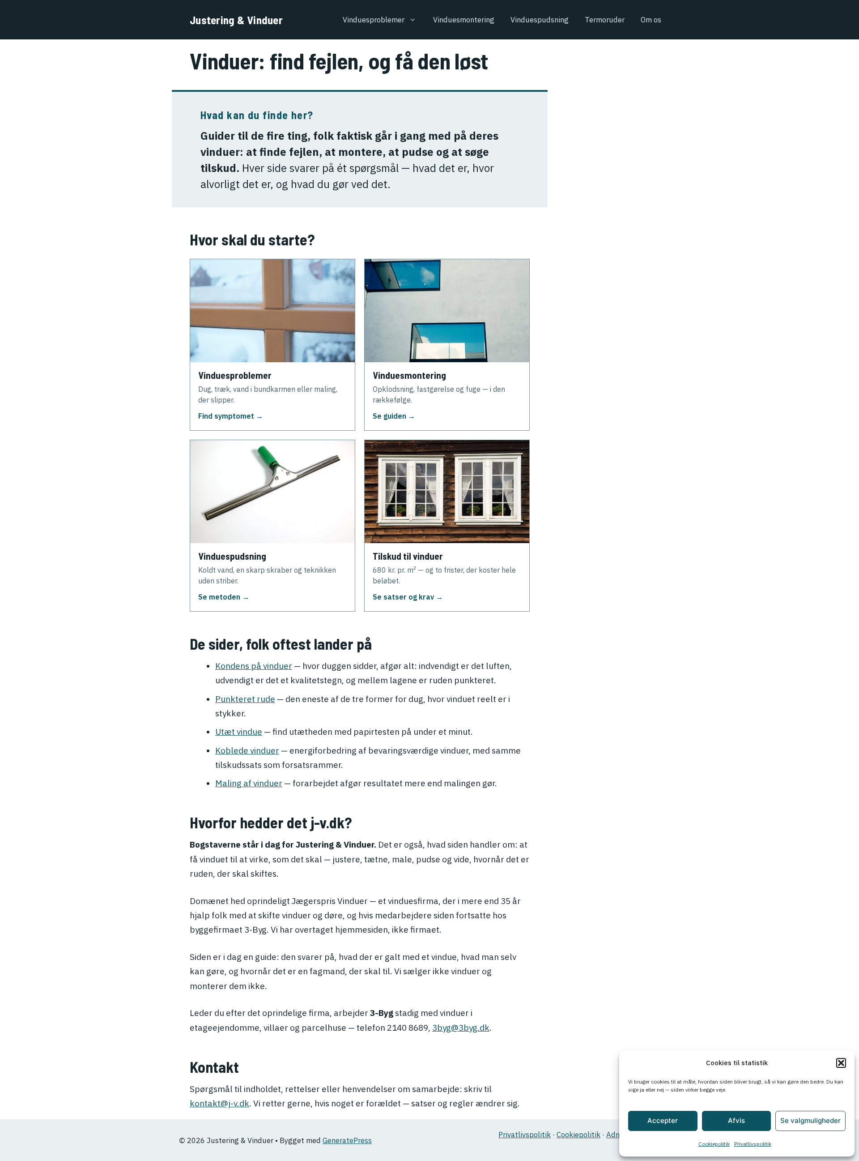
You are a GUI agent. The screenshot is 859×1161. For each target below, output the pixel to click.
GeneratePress (347, 1140)
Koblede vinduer (247, 750)
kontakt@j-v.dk (219, 1103)
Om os (651, 20)
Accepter (662, 1120)
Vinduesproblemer (373, 20)
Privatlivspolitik (752, 1143)
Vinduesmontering (463, 20)
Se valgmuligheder (810, 1120)
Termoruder (605, 20)
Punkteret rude (245, 699)
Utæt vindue (238, 731)
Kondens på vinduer (253, 665)
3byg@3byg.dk (460, 1027)
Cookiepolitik (714, 1143)
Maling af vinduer (248, 783)
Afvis (736, 1120)
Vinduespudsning (539, 20)
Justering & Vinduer (236, 19)
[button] (841, 1062)
